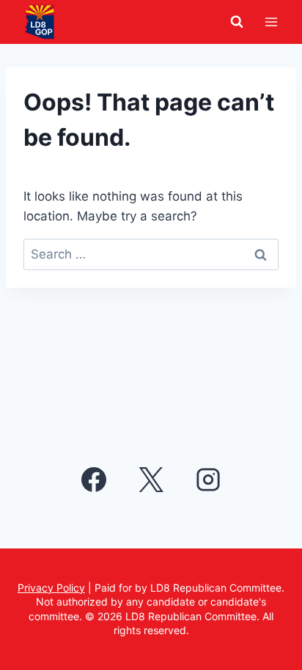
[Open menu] (270, 21)
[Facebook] (94, 480)
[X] (151, 480)
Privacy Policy (51, 587)
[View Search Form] (237, 22)
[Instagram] (208, 480)
